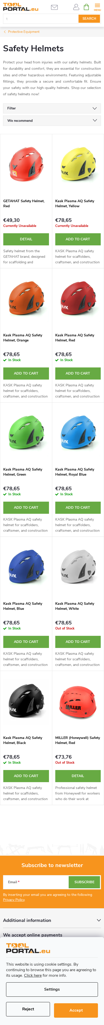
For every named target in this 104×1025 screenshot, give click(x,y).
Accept (76, 1010)
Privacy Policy (13, 899)
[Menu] (97, 6)
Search (89, 18)
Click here (33, 975)
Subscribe (84, 882)
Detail (26, 239)
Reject (28, 1009)
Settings (52, 989)
